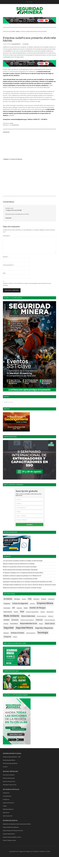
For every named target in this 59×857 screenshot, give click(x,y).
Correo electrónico (8, 265)
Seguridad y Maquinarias (44, 628)
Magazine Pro (22, 851)
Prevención (15, 620)
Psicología (6, 623)
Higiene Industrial (8, 611)
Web (4, 273)
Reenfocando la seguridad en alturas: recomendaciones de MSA (20, 578)
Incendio (16, 611)
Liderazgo (43, 611)
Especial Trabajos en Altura (9, 840)
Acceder (48, 851)
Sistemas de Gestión (17, 633)
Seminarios (6, 633)
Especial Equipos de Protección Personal (13, 830)
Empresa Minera (45, 603)
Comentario (6, 235)
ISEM (22, 612)
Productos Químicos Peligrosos (27, 620)
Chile (29, 599)
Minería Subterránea (28, 616)
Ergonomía (19, 608)
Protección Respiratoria (50, 620)
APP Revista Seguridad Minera (10, 763)
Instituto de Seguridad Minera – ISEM (12, 757)
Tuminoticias (35, 851)
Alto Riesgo (17, 599)
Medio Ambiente (11, 616)
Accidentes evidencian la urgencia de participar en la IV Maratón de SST (22, 575)
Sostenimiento (15, 125)
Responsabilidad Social (28, 623)
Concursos (36, 599)
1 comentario (25, 44)
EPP (13, 608)
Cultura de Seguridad (20, 603)
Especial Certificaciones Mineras (11, 827)
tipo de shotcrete (17, 53)
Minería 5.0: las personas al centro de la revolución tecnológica (20, 566)
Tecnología (42, 632)
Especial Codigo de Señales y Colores (12, 837)
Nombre (5, 257)
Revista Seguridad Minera (29, 10)
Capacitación (6, 792)
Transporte (7, 637)
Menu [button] (30, 2)
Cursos (11, 123)
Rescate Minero (14, 623)
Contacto (5, 766)
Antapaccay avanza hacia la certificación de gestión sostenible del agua (22, 587)
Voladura (15, 636)
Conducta (43, 599)
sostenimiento (7, 57)
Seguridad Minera (24, 627)
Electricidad (32, 603)
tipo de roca (37, 99)
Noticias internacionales (9, 778)
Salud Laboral (50, 623)
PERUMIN (6, 620)
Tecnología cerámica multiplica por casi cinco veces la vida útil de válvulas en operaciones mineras (29, 584)
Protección (39, 620)
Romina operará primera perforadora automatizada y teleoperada (20, 569)
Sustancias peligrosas (30, 633)
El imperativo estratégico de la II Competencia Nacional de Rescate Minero (23, 572)
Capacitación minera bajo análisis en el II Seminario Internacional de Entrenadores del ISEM (27, 581)
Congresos (7, 603)
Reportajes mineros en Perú (9, 784)
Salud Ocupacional (7, 816)
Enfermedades (7, 608)
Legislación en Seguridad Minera (32, 611)
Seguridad (9, 627)
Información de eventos (8, 774)
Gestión (5, 806)
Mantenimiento (50, 611)
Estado (25, 608)
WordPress (42, 851)
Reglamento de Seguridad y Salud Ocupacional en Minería (17, 824)
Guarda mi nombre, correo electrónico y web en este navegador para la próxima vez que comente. (27, 284)
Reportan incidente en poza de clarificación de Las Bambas (19, 563)
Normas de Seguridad (41, 616)
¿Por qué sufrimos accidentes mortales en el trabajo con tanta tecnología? (23, 560)
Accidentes (8, 599)
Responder (8, 218)
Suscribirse (30, 524)
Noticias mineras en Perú (9, 781)
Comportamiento (7, 796)
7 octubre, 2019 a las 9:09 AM (14, 210)
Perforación (50, 616)
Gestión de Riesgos (37, 608)
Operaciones (6, 812)
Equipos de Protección (8, 802)
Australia (24, 599)
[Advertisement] (29, 145)
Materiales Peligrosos (8, 809)
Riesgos (41, 623)
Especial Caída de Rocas (9, 833)
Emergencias (6, 799)
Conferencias (51, 599)
